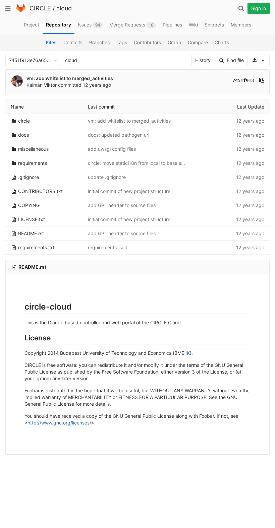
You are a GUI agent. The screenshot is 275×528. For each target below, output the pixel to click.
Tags (121, 42)
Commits (72, 42)
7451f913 (243, 80)
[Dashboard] (20, 11)
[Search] (241, 8)
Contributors (147, 42)
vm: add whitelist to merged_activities (69, 78)
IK (187, 353)
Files (51, 42)
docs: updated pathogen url (118, 135)
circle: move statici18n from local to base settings (142, 163)
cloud (64, 8)
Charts (222, 42)
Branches (99, 42)
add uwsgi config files (112, 149)
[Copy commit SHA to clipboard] (261, 80)
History (203, 60)
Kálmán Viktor (41, 85)
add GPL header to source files (122, 205)
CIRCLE (40, 8)
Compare (198, 42)
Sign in (258, 8)
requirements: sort (108, 247)
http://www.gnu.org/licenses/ (59, 422)
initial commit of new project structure (129, 191)
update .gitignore (107, 177)
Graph (174, 42)
